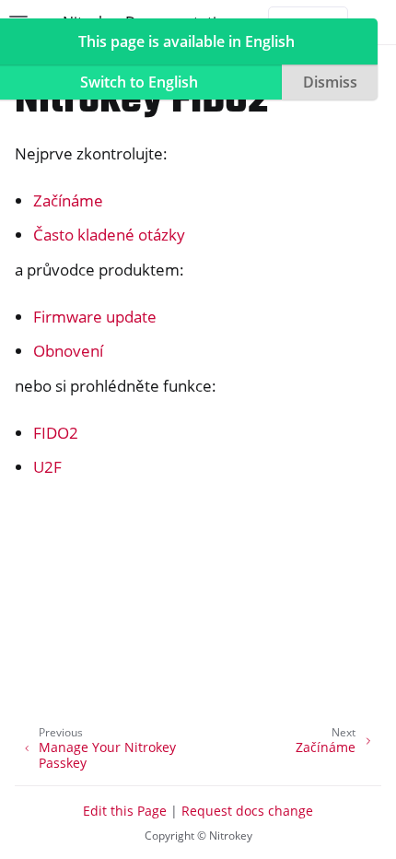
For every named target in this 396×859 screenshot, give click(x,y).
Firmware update (95, 316)
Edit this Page (125, 810)
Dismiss (330, 82)
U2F (47, 466)
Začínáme (68, 200)
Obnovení (68, 350)
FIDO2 (55, 432)
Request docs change (247, 810)
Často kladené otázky (109, 234)
